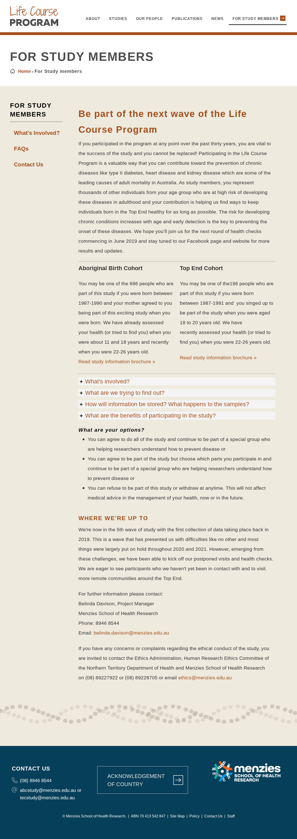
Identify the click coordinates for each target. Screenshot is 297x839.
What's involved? (107, 381)
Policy (194, 816)
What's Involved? (37, 133)
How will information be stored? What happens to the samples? (167, 404)
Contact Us (28, 164)
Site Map (177, 816)
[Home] (34, 25)
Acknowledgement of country (136, 780)
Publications (187, 19)
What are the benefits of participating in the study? (150, 415)
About (93, 19)
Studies (118, 19)
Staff (231, 816)
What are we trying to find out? (125, 392)
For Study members (255, 19)
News (217, 19)
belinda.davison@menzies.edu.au (131, 632)
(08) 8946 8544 (36, 780)
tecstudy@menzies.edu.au (47, 797)
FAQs (21, 149)
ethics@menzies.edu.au (205, 677)
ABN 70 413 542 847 (148, 816)
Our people (149, 19)
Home (24, 71)
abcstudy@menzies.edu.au (48, 790)
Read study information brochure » (116, 361)
